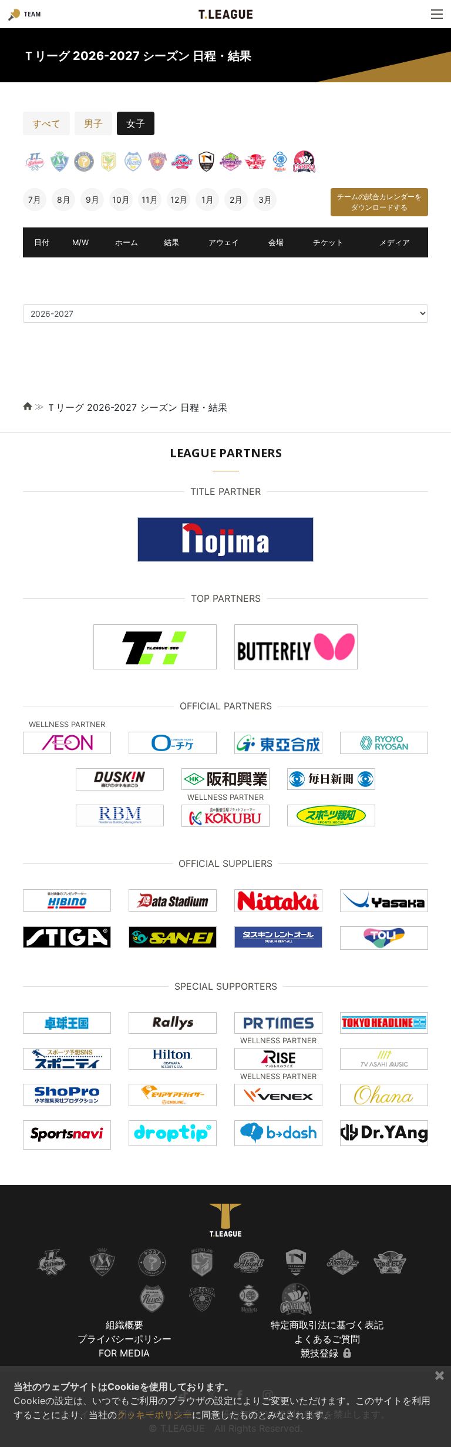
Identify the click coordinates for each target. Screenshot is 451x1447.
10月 (121, 200)
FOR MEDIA (124, 1353)
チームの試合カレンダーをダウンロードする (379, 202)
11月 (150, 200)
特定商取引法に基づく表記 (327, 1325)
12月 (178, 200)
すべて (46, 123)
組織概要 (124, 1325)
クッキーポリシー (154, 1415)
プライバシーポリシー (124, 1339)
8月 (63, 200)
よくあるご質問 (327, 1339)
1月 (207, 200)
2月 (236, 200)
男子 (93, 123)
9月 (92, 200)
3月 (265, 200)
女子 (135, 123)
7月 (34, 200)
